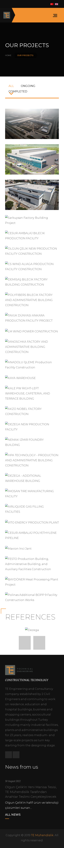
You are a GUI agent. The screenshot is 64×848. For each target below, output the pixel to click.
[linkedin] (16, 754)
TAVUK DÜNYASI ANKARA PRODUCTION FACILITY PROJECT (32, 317)
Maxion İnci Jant (18, 550)
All (11, 86)
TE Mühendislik (42, 835)
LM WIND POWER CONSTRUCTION (31, 333)
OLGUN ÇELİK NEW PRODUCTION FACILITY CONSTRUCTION (32, 250)
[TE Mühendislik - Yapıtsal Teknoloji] (6, 15)
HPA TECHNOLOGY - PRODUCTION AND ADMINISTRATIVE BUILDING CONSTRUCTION (32, 460)
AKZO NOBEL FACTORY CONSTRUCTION (32, 411)
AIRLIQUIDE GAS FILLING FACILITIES (32, 508)
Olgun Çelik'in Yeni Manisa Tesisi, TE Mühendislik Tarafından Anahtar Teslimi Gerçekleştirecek (31, 792)
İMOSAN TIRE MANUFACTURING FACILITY (32, 493)
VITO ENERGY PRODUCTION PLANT (32, 524)
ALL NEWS (12, 814)
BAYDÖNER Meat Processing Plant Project (32, 581)
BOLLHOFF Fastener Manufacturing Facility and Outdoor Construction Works (32, 194)
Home (8, 55)
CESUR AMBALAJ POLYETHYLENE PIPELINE (32, 535)
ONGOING (28, 86)
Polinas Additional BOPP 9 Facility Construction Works (32, 596)
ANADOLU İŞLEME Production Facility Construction (32, 364)
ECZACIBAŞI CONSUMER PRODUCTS (32, 123)
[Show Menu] (56, 15)
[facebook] (8, 754)
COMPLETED (18, 91)
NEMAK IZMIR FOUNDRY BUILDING (32, 441)
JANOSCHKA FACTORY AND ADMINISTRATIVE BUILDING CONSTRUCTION (32, 346)
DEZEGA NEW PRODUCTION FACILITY (32, 426)
